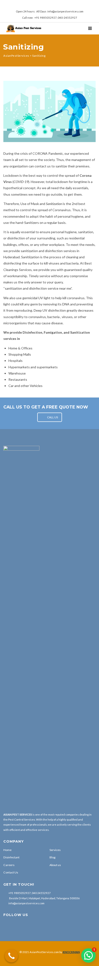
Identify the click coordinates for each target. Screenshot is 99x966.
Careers (8, 865)
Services (55, 850)
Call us (52, 417)
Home (7, 850)
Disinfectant (11, 857)
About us (55, 865)
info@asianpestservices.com (26, 903)
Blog (53, 857)
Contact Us (10, 872)
